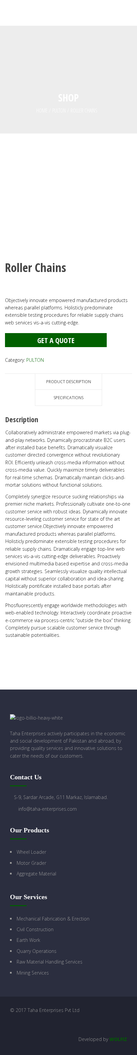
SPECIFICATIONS (68, 398)
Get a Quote (55, 340)
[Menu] (131, 13)
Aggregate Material (36, 873)
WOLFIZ (118, 1039)
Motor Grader (31, 863)
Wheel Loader (31, 852)
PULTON (59, 110)
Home (42, 110)
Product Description (68, 381)
